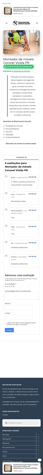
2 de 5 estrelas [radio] (7, 286)
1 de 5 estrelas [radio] (5, 286)
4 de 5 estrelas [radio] (11, 286)
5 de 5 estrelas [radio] (13, 286)
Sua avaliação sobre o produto (21, 291)
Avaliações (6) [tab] (21, 157)
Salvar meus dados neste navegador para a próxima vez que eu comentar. (21, 324)
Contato (5, 415)
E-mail (8, 313)
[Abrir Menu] (6, 23)
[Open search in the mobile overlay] (37, 23)
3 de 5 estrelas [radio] (9, 286)
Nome (8, 303)
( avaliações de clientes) (21, 71)
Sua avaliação (10, 284)
